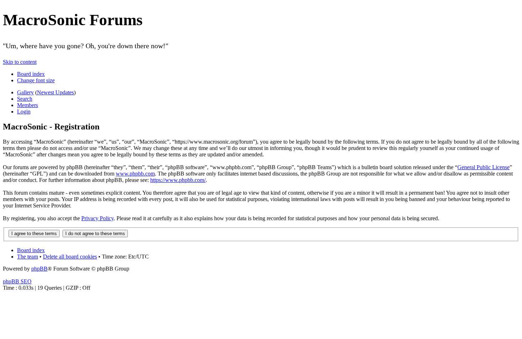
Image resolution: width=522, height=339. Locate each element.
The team (27, 257)
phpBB (39, 269)
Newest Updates (55, 92)
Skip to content (20, 62)
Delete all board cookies (70, 257)
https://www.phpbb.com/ (178, 180)
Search (24, 99)
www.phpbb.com (135, 174)
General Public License (483, 167)
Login (24, 112)
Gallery (25, 92)
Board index (31, 74)
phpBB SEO (17, 281)
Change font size (36, 80)
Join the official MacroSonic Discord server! (475, 44)
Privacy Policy (97, 218)
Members (27, 105)
